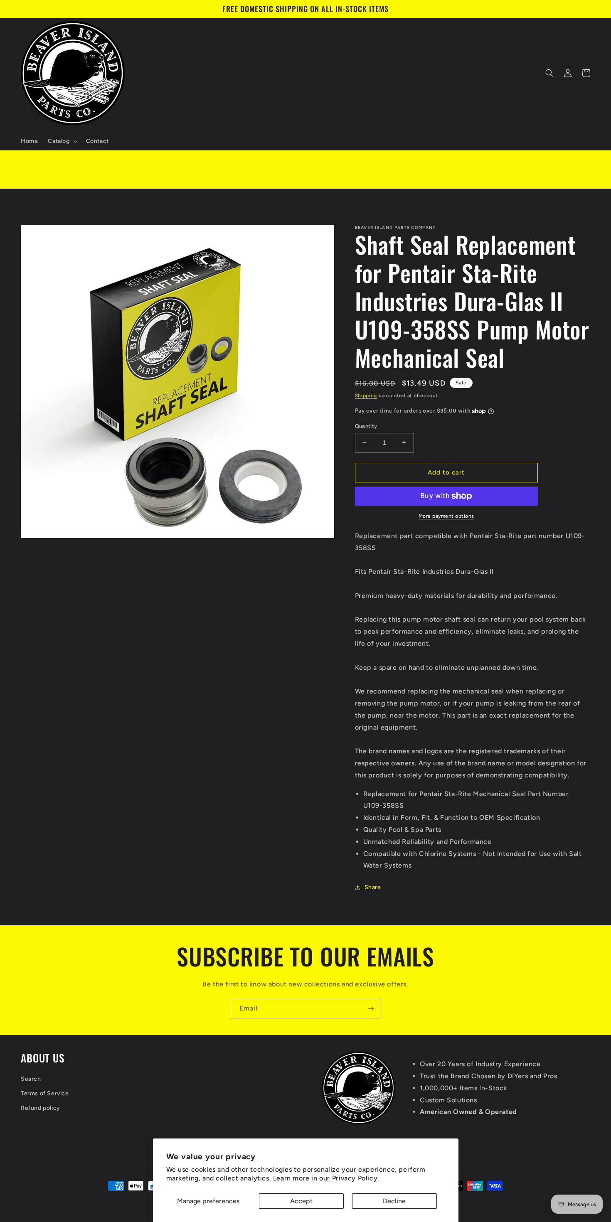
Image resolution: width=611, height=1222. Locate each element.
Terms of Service (45, 1093)
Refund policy (40, 1107)
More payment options (446, 516)
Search (31, 1078)
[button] (62, 141)
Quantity (366, 426)
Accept (301, 1201)
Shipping (366, 395)
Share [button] (373, 887)
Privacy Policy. (355, 1178)
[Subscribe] (371, 1008)
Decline (394, 1201)
